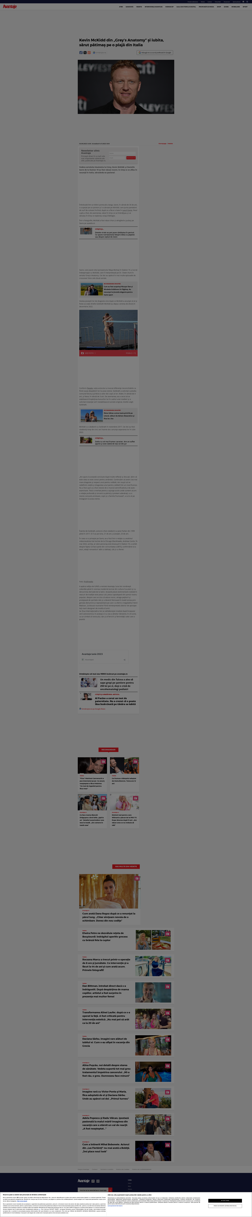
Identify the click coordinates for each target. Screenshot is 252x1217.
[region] (126, 1204)
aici (39, 1209)
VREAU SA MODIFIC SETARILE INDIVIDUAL (225, 1205)
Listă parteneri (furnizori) (115, 1205)
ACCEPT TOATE (225, 1200)
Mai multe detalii (22, 1201)
